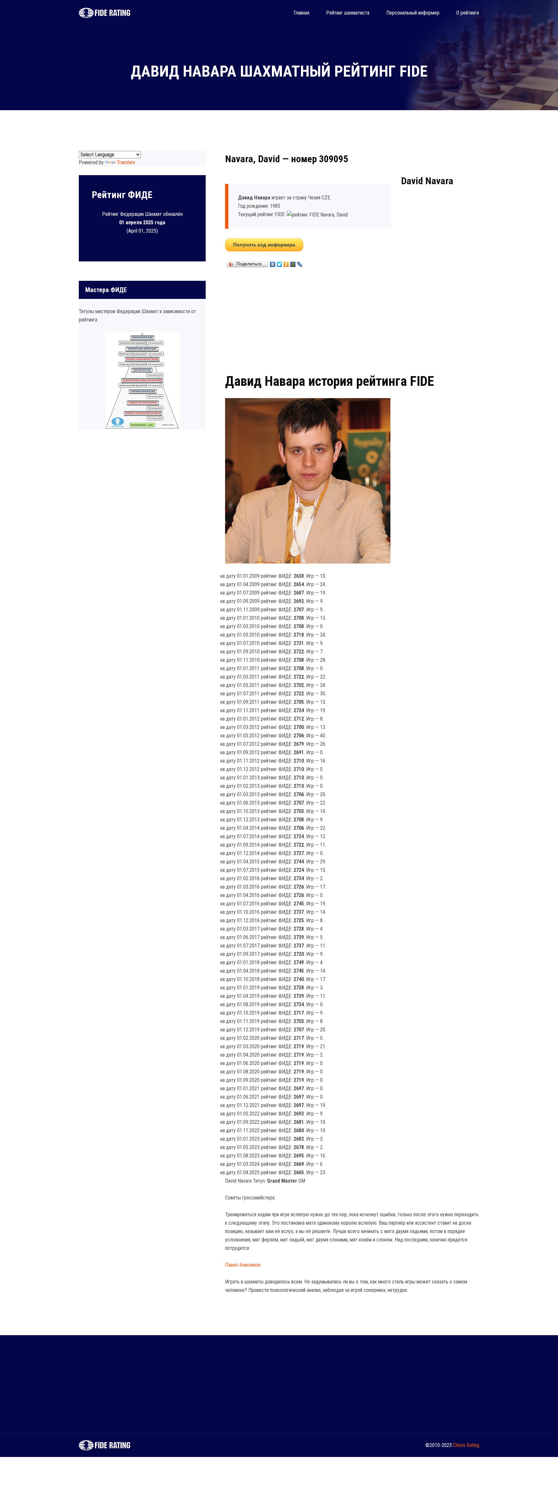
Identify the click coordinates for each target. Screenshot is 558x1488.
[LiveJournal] (299, 262)
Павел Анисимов (243, 1265)
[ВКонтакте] (272, 262)
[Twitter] (279, 262)
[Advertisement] (352, 319)
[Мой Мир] (293, 262)
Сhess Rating (466, 1445)
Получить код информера (264, 245)
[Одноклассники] (286, 262)
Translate (126, 162)
